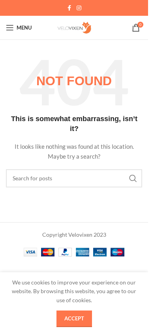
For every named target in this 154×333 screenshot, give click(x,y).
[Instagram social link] (79, 8)
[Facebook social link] (69, 8)
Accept (74, 318)
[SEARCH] (133, 178)
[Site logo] (74, 27)
